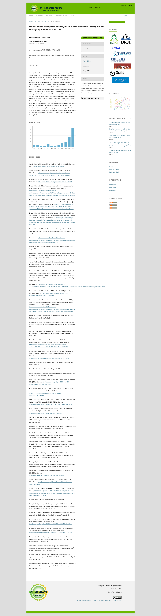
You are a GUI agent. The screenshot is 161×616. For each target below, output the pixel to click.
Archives (48, 16)
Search (128, 16)
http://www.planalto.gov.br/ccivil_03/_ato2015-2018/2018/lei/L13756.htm (50, 532)
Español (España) (114, 169)
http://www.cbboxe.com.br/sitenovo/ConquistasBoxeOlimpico (47, 475)
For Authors (112, 187)
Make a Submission (117, 22)
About (72, 16)
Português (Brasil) (114, 172)
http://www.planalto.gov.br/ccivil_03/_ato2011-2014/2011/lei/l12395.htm (50, 404)
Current (39, 16)
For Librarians (112, 190)
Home (31, 21)
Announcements (61, 16)
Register (123, 5)
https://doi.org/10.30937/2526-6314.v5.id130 (46, 50)
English (111, 166)
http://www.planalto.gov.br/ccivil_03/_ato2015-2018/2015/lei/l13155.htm (50, 524)
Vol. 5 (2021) (45, 21)
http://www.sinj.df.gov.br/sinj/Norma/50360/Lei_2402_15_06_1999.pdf (49, 358)
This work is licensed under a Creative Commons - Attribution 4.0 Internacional (98, 600)
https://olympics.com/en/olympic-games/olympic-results (48, 166)
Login (31, 16)
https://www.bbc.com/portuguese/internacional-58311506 (55, 182)
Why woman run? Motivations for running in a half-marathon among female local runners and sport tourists (120, 144)
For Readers (112, 184)
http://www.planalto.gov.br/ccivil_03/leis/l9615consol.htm (45, 413)
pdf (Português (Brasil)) (93, 38)
